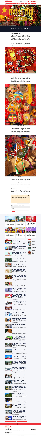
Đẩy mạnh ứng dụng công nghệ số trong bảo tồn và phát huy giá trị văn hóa (19, 319)
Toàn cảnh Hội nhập (20, 11)
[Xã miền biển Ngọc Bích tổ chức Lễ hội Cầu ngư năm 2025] (20, 230)
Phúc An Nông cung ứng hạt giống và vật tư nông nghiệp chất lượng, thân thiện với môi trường (19, 259)
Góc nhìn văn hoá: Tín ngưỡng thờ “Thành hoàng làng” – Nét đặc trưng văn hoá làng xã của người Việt (19, 368)
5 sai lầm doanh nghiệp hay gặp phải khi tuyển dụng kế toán (19, 313)
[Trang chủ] (5, 3)
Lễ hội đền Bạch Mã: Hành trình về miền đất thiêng (9, 234)
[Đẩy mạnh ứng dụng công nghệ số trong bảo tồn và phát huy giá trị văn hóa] (8, 320)
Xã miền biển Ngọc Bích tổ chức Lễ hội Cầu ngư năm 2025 (20, 234)
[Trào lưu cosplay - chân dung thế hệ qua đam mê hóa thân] (31, 230)
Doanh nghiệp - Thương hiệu (17, 414)
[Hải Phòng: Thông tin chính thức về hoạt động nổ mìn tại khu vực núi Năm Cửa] (8, 423)
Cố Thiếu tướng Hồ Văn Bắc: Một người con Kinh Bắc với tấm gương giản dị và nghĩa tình (19, 435)
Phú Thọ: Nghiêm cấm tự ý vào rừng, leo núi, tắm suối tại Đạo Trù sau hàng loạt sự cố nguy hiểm (19, 362)
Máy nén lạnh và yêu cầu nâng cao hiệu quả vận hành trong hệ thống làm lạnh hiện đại (19, 399)
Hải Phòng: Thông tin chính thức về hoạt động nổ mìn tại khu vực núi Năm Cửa (19, 422)
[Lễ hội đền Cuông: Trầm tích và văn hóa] (20, 219)
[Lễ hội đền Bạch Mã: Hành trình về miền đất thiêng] (10, 230)
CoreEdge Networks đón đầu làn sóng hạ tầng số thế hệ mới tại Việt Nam (19, 405)
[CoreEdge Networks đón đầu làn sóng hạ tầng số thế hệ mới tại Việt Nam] (8, 406)
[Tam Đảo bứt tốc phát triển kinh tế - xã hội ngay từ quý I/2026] (8, 345)
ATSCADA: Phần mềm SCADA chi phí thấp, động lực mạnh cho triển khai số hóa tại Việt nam (19, 381)
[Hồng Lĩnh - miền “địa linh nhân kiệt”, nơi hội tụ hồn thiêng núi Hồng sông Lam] (8, 395)
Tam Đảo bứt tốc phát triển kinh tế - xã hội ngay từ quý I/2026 (19, 344)
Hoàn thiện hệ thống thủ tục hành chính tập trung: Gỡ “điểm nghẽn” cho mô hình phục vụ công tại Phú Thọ (18, 374)
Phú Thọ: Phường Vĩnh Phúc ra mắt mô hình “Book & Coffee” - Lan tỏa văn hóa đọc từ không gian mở (19, 387)
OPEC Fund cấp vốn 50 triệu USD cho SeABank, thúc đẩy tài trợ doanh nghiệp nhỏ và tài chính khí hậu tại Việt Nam (19, 282)
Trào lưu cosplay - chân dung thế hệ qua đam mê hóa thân (31, 234)
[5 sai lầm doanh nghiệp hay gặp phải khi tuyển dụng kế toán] (8, 314)
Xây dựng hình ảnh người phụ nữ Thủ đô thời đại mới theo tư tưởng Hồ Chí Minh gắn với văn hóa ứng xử (19, 330)
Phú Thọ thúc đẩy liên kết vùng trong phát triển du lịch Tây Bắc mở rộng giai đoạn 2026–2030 (19, 356)
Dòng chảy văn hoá (16, 250)
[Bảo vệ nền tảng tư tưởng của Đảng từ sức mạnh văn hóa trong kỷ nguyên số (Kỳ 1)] (8, 308)
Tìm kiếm (27, 1)
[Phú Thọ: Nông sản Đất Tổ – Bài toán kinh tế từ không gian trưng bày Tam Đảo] (8, 290)
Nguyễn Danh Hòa (18, 19)
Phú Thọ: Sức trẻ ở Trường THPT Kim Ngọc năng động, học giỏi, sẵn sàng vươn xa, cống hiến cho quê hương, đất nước (19, 428)
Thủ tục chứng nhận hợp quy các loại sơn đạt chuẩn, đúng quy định (18, 325)
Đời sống (15, 347)
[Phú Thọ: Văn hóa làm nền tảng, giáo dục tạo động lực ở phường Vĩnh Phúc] (8, 242)
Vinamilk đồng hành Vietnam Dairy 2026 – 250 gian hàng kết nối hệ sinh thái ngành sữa (19, 417)
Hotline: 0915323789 (34, 1)
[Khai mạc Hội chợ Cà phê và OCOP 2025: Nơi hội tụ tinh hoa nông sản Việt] (31, 219)
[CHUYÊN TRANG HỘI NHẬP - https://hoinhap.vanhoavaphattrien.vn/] (8, 1)
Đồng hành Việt (16, 273)
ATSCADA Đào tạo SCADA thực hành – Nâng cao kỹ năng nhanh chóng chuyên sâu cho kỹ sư (19, 411)
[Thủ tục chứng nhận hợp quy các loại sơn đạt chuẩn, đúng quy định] (8, 326)
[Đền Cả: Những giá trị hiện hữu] (10, 219)
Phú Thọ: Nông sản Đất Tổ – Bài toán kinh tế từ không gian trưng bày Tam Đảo (19, 289)
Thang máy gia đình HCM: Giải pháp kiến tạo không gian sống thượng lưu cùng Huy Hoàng (18, 270)
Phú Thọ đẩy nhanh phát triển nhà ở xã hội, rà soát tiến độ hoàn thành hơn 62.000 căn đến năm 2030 (19, 350)
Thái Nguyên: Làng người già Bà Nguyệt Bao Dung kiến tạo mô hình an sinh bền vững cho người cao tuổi (19, 276)
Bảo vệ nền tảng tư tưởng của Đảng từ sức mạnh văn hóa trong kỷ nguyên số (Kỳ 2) (19, 302)
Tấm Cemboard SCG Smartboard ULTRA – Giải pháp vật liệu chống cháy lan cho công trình (18, 264)
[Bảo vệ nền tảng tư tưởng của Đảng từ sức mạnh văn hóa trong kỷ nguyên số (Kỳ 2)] (8, 303)
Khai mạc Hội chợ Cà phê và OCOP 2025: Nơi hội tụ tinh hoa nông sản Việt (31, 223)
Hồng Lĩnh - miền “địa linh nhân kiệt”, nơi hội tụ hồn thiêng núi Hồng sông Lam (19, 394)
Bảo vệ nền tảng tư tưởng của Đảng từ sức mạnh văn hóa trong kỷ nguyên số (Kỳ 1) (19, 307)
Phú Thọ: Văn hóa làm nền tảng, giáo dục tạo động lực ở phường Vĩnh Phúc (18, 241)
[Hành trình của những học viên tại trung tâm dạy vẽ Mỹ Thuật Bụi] (8, 248)
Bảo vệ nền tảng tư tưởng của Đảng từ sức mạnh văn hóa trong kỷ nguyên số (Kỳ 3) (19, 253)
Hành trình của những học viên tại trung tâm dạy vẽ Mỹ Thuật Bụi (19, 247)
